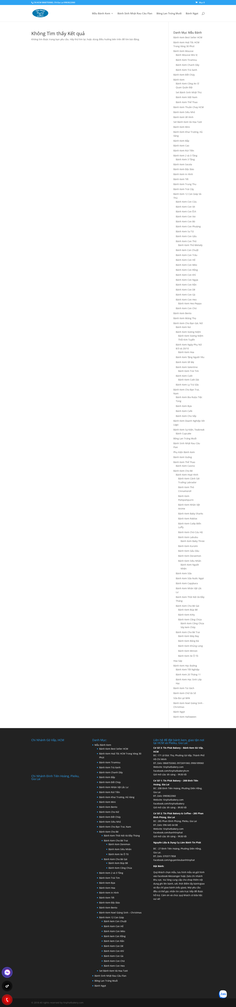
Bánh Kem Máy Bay (188, 636)
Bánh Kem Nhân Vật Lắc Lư (113, 787)
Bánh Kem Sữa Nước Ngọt (190, 578)
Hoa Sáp (177, 660)
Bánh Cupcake (183, 433)
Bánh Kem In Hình (183, 174)
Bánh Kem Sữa (184, 573)
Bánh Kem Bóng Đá (188, 640)
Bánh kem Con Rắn (114, 941)
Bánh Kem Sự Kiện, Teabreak (188, 429)
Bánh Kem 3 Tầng (185, 159)
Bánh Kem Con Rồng (187, 269)
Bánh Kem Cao (181, 145)
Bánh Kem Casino (185, 465)
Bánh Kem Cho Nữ (109, 811)
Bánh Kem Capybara (187, 583)
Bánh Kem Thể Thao (186, 102)
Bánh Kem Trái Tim (188, 370)
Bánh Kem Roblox (187, 518)
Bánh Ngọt (192, 13)
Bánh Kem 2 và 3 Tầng (185, 155)
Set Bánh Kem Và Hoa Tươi (187, 121)
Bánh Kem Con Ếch (186, 211)
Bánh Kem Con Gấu (186, 236)
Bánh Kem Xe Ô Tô (188, 655)
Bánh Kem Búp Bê (188, 609)
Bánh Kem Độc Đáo (183, 169)
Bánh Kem (178, 79)
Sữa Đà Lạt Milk (181, 698)
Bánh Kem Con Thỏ (186, 241)
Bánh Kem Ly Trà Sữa (187, 384)
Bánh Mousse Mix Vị (186, 54)
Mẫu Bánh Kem (101, 13)
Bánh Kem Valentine (187, 367)
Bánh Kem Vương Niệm (188, 331)
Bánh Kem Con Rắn (186, 284)
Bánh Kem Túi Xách (183, 688)
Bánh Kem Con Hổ (185, 259)
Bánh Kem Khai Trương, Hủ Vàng (116, 797)
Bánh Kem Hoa (186, 352)
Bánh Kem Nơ (183, 327)
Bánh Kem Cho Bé (183, 470)
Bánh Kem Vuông (182, 457)
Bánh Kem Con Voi (186, 216)
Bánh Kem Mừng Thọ (184, 318)
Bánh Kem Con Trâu (186, 255)
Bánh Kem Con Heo (186, 299)
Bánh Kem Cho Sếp (186, 415)
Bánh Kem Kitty (186, 614)
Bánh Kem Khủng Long (190, 645)
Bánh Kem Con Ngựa (187, 279)
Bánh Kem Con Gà (185, 294)
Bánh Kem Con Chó (186, 308)
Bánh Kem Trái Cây (183, 189)
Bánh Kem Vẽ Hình (183, 117)
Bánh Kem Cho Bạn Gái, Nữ (188, 323)
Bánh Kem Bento (182, 313)
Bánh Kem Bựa (184, 406)
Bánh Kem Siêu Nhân (189, 560)
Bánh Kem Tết (180, 179)
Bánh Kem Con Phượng (188, 226)
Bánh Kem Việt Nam (186, 97)
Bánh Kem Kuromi (188, 546)
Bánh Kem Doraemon (189, 555)
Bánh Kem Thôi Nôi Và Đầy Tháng (122, 835)
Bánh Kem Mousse (183, 51)
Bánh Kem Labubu (188, 537)
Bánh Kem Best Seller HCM (187, 37)
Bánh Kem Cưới (184, 375)
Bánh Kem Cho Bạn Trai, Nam (115, 826)
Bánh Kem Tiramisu (186, 59)
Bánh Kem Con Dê (185, 289)
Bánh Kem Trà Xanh (186, 69)
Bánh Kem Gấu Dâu (188, 550)
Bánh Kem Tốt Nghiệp (187, 669)
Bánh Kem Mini (181, 126)
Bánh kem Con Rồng (115, 936)
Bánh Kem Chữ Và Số (184, 693)
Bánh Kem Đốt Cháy (184, 74)
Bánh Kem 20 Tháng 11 (188, 674)
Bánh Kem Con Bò (185, 221)
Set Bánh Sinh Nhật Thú (189, 92)
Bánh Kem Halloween (184, 716)
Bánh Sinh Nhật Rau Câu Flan (135, 13)
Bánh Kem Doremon (119, 844)
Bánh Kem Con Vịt (185, 206)
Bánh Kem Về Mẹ (185, 362)
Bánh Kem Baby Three (193, 541)
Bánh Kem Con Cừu (186, 201)
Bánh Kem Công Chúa (190, 619)
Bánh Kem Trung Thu (184, 184)
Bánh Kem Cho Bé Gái (187, 605)
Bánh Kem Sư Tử (185, 231)
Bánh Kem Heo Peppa (189, 303)
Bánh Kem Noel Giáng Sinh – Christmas (120, 912)
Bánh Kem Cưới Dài (188, 379)
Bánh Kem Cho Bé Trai (188, 632)
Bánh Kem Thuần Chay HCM (188, 107)
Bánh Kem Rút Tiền (183, 150)
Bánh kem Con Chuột (187, 250)
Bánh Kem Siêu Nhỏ (184, 112)
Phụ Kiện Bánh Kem (184, 452)
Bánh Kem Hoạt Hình (187, 474)
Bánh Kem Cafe (184, 411)
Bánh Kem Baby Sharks (190, 513)
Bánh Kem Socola (182, 164)
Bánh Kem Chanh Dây (187, 64)
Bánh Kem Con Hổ (113, 926)
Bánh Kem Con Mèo (186, 264)
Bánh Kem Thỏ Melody (190, 245)
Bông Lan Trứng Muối (169, 13)
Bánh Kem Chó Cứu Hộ (190, 532)
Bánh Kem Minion (187, 650)
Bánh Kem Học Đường (185, 665)
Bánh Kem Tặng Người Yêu (190, 357)
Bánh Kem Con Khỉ (186, 274)
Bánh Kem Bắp (181, 140)
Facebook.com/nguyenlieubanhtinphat (174, 860)
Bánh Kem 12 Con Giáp (111, 917)
